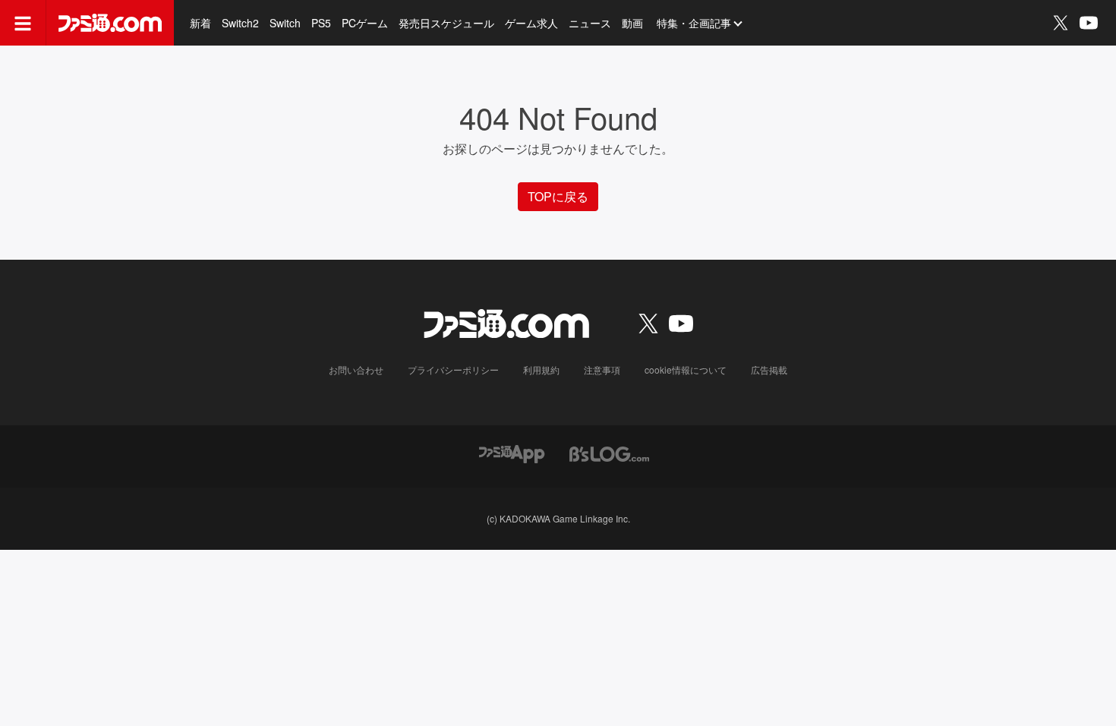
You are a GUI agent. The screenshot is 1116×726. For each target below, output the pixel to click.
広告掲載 (769, 369)
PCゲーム (365, 22)
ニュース (590, 22)
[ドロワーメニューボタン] (23, 23)
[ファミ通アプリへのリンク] (511, 452)
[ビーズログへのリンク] (609, 452)
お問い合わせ (356, 369)
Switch (285, 22)
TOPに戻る (558, 196)
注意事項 (602, 369)
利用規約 (541, 369)
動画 (632, 22)
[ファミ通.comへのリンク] (110, 23)
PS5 (321, 22)
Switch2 (240, 22)
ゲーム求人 (531, 22)
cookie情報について (686, 369)
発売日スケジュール (446, 22)
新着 (200, 22)
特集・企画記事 (694, 22)
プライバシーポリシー (453, 369)
